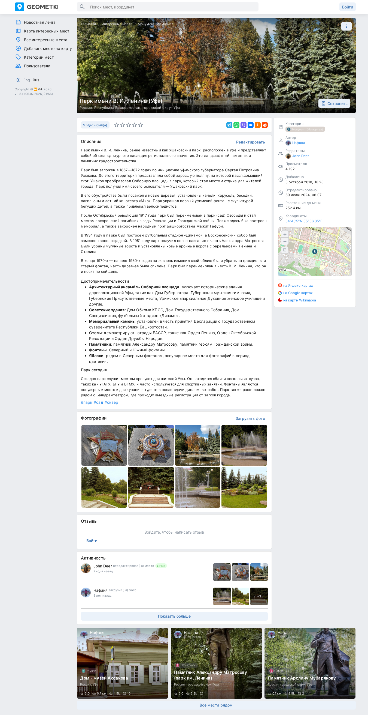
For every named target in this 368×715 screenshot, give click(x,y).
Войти (347, 7)
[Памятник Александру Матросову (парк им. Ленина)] (216, 663)
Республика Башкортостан (117, 108)
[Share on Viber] (244, 125)
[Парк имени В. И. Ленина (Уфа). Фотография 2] (151, 445)
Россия (86, 108)
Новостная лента (40, 22)
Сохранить (337, 103)
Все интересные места (46, 39)
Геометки (88, 24)
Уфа (95, 684)
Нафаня (100, 590)
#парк (87, 402)
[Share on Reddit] (265, 125)
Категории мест (39, 57)
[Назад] (86, 663)
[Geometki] (46, 6)
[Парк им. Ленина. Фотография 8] (244, 487)
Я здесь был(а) (95, 125)
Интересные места (117, 24)
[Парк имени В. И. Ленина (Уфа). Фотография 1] (104, 445)
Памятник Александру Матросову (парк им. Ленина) (210, 675)
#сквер (111, 402)
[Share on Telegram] (229, 125)
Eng (26, 80)
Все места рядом (216, 705)
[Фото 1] (222, 572)
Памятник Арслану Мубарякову (302, 678)
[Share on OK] (258, 125)
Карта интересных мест (46, 31)
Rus (36, 80)
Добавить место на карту (48, 48)
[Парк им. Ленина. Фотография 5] (104, 487)
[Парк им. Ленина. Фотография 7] (198, 487)
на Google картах (298, 293)
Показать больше (174, 616)
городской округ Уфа (161, 108)
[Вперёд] (346, 663)
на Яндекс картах (298, 285)
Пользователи (37, 66)
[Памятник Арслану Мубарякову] (309, 663)
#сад (98, 402)
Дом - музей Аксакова (104, 678)
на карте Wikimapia (299, 300)
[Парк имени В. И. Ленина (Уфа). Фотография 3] (198, 445)
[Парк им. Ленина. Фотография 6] (151, 487)
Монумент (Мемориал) (156, 24)
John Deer (102, 566)
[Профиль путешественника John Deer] (86, 568)
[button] (345, 26)
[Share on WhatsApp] (236, 125)
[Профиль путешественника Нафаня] (86, 592)
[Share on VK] (251, 125)
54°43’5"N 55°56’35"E (304, 221)
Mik (40, 89)
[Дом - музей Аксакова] (122, 663)
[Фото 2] (240, 572)
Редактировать (250, 142)
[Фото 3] (259, 572)
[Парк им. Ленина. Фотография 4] (244, 445)
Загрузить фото (250, 418)
